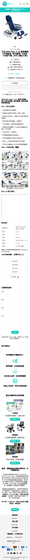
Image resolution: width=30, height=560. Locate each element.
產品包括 (15, 271)
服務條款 (16, 338)
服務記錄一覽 (15, 463)
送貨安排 (15, 261)
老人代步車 (13, 483)
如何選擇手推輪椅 (10, 415)
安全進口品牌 (9, 376)
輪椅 (6, 483)
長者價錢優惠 (21, 376)
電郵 (2, 299)
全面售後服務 (19, 366)
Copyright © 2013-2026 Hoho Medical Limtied (14, 557)
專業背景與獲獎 (8, 489)
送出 (15, 332)
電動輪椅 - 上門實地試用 (15, 537)
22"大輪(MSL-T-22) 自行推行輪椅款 (16, 144)
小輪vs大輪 (21, 415)
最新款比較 (21, 437)
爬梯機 (16, 485)
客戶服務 (14, 531)
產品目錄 (15, 509)
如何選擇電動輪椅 (10, 437)
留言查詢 (15, 268)
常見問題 (15, 264)
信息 (2, 316)
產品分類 (14, 524)
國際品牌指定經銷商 (16, 480)
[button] (15, 88)
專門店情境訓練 (21, 386)
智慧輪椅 (9, 485)
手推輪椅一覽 (15, 419)
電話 (2, 307)
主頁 (14, 46)
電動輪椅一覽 (15, 441)
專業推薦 (9, 366)
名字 (2, 291)
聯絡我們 (14, 518)
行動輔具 (22, 485)
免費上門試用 (8, 386)
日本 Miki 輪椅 (15, 49)
